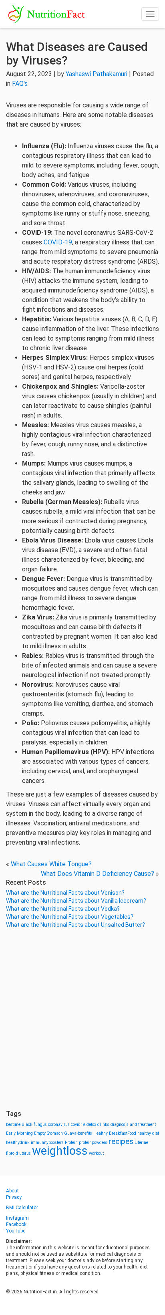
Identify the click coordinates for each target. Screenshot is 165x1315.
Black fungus (34, 1124)
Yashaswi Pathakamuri (96, 74)
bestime (13, 1124)
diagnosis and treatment (133, 1124)
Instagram (17, 1218)
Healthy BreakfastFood (114, 1133)
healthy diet (148, 1133)
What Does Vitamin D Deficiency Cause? (97, 873)
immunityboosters (47, 1142)
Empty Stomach (48, 1133)
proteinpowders (93, 1142)
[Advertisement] (82, 1019)
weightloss (60, 1151)
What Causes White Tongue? (51, 864)
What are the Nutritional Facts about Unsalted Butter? (75, 925)
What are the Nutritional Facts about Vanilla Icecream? (76, 901)
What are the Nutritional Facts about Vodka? (63, 909)
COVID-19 (58, 242)
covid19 (78, 1124)
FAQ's (20, 83)
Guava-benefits (78, 1133)
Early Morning (19, 1133)
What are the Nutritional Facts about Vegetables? (69, 917)
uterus (25, 1153)
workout (96, 1153)
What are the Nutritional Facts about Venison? (65, 892)
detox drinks (98, 1124)
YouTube (15, 1231)
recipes (121, 1141)
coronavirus (59, 1124)
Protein (71, 1142)
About (12, 1191)
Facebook (16, 1224)
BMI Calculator (22, 1207)
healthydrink (18, 1142)
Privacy (14, 1197)
